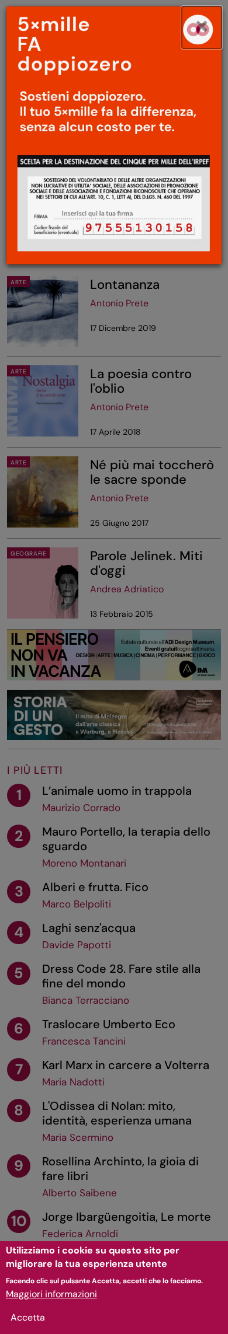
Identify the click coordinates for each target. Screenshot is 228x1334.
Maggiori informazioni (51, 1294)
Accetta (28, 1317)
